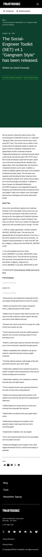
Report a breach (24, 11)
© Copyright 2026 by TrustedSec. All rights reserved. (20, 549)
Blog (3, 20)
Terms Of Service (9, 539)
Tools (5, 489)
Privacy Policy (8, 544)
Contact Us (10, 11)
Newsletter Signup (12, 496)
